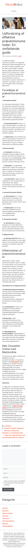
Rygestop (5, 523)
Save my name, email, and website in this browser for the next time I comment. (14, 483)
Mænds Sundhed (7, 513)
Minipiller (13, 428)
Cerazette (7, 428)
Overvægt (5, 516)
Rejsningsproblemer (8, 521)
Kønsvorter (5, 510)
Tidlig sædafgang (7, 526)
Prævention (7, 426)
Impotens (5, 508)
